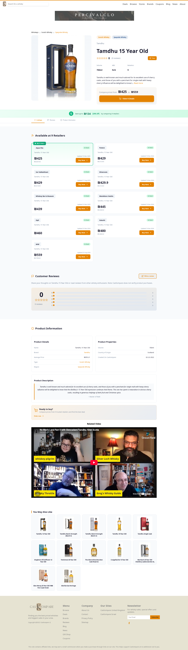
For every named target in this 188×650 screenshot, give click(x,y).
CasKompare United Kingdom (113, 610)
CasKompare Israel (108, 614)
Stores (142, 4)
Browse (133, 4)
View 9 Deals (128, 99)
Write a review (149, 276)
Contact (85, 614)
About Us (85, 610)
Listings (39, 120)
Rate (153, 58)
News (175, 4)
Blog (168, 4)
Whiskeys (34, 32)
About (182, 4)
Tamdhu (87, 352)
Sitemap (85, 622)
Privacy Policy (87, 618)
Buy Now (81, 160)
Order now (37, 416)
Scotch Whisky (46, 32)
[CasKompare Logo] (41, 613)
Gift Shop (66, 634)
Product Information (69, 120)
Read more (138, 83)
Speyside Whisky (61, 32)
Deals (125, 4)
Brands (150, 4)
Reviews (52, 120)
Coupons (160, 4)
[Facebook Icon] (129, 624)
